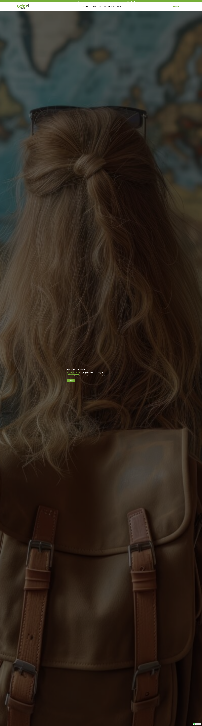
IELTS (100, 6)
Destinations (93, 6)
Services (87, 6)
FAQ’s (109, 6)
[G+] (131, 1)
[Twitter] (130, 1)
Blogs (105, 6)
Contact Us (119, 6)
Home (83, 6)
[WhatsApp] (133, 1)
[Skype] (134, 1)
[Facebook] (127, 1)
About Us (113, 6)
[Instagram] (129, 1)
